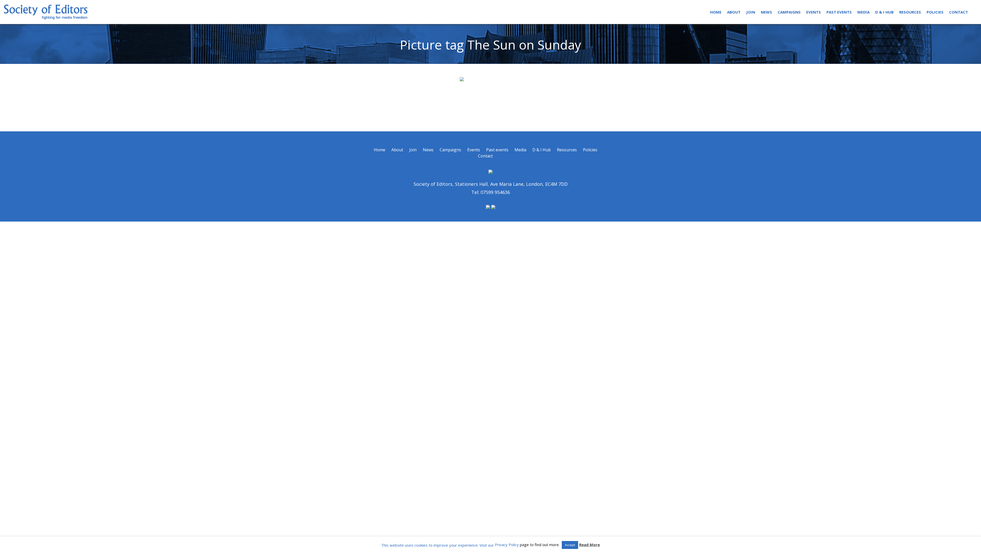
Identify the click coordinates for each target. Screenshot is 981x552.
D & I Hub (884, 12)
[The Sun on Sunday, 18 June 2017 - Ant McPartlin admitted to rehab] (490, 97)
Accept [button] (570, 545)
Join (750, 12)
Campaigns (789, 12)
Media (863, 12)
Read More (589, 544)
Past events (839, 12)
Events (813, 12)
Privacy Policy (507, 544)
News (766, 12)
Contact (958, 12)
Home (715, 12)
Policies (935, 12)
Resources (910, 12)
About (734, 12)
